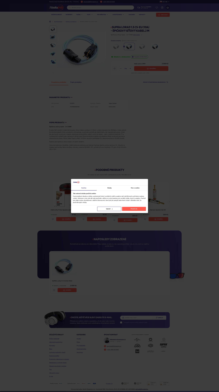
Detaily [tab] (109, 188)
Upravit (108, 209)
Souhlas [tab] (83, 188)
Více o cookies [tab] (135, 188)
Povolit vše (134, 209)
